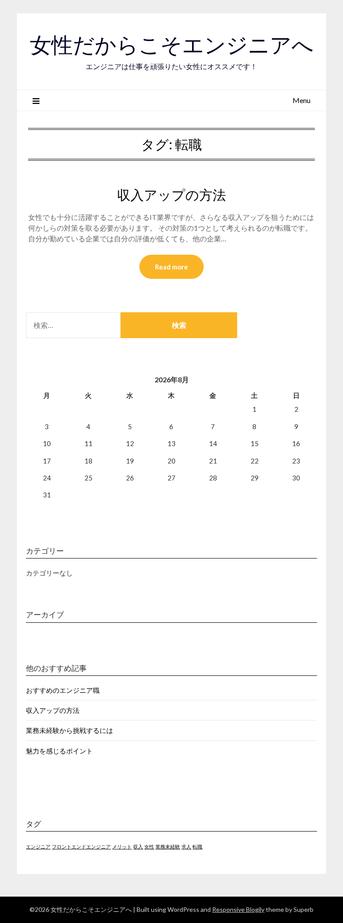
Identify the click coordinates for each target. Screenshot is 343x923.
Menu (301, 100)
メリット (122, 846)
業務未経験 (167, 846)
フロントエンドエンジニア (81, 846)
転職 (197, 846)
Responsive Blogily (238, 909)
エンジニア (38, 846)
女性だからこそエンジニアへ (172, 45)
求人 (186, 846)
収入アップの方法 (171, 194)
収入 (138, 846)
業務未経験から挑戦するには (69, 730)
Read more (171, 267)
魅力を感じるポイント (59, 751)
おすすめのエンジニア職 (63, 690)
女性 (149, 846)
